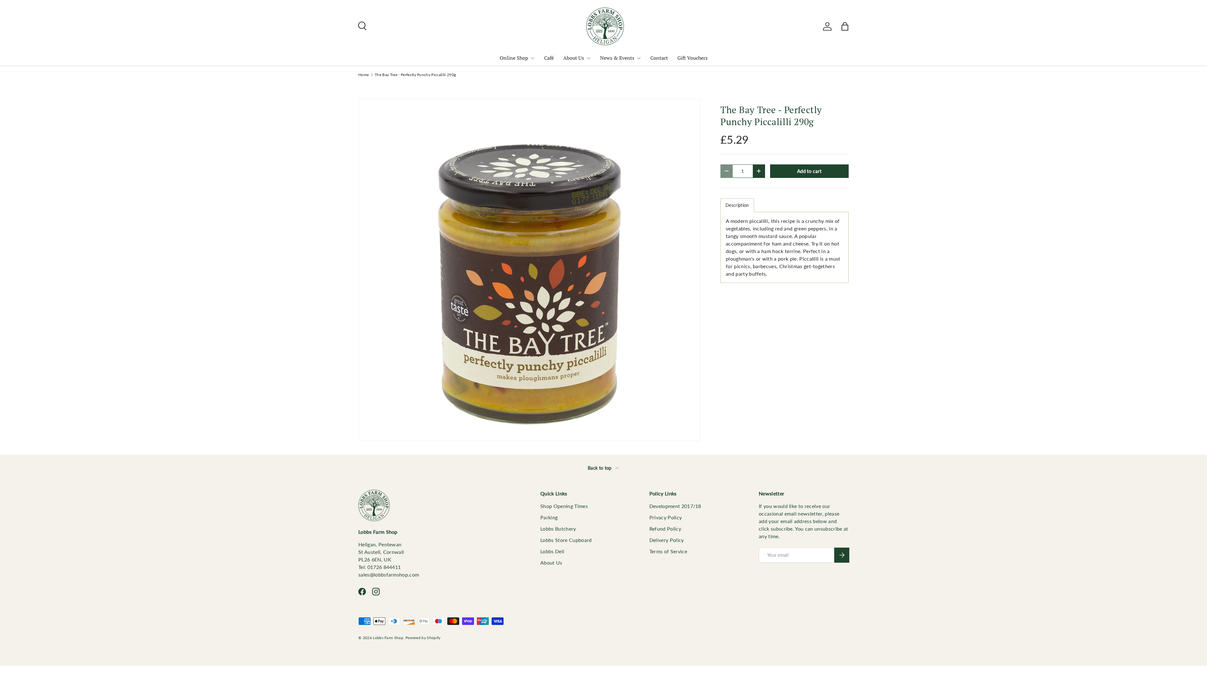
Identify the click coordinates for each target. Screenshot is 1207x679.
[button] (845, 26)
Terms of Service (668, 551)
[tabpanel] (784, 247)
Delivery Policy (666, 540)
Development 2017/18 (675, 506)
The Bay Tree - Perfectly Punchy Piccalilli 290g (415, 75)
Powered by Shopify (423, 637)
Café (549, 57)
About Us (573, 57)
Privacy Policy (665, 517)
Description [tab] (737, 205)
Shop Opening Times (564, 506)
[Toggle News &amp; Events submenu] (638, 58)
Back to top (600, 468)
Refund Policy (665, 529)
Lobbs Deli (552, 551)
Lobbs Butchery (558, 529)
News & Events (617, 57)
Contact (659, 57)
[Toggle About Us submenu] (588, 58)
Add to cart (809, 171)
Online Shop (514, 57)
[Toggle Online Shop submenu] (532, 58)
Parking (549, 517)
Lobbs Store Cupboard (566, 540)
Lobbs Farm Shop (388, 637)
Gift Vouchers (692, 57)
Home (363, 75)
